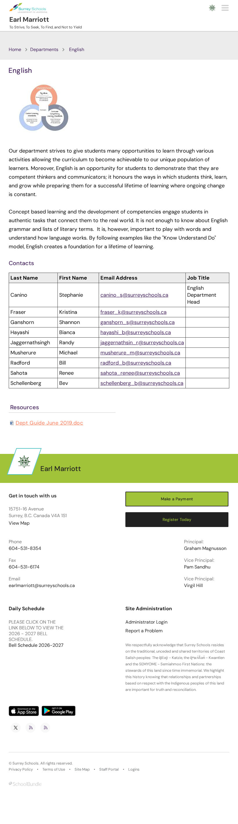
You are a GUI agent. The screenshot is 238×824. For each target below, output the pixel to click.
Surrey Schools (25, 763)
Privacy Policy (21, 769)
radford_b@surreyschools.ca (135, 362)
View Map (19, 523)
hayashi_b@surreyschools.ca (135, 332)
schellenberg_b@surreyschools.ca (141, 383)
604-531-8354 (25, 548)
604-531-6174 (24, 567)
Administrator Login (146, 622)
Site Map (82, 769)
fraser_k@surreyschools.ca (133, 312)
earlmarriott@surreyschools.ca (42, 585)
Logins (134, 769)
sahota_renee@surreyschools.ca (140, 373)
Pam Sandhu (197, 567)
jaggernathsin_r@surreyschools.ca (142, 342)
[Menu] (225, 8)
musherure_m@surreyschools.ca (140, 352)
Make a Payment (177, 498)
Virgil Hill (193, 585)
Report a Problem (144, 631)
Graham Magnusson (205, 548)
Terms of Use (53, 769)
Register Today (177, 519)
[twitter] (16, 728)
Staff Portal (109, 769)
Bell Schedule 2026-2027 (36, 645)
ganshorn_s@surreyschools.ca (137, 322)
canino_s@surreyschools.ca (134, 294)
